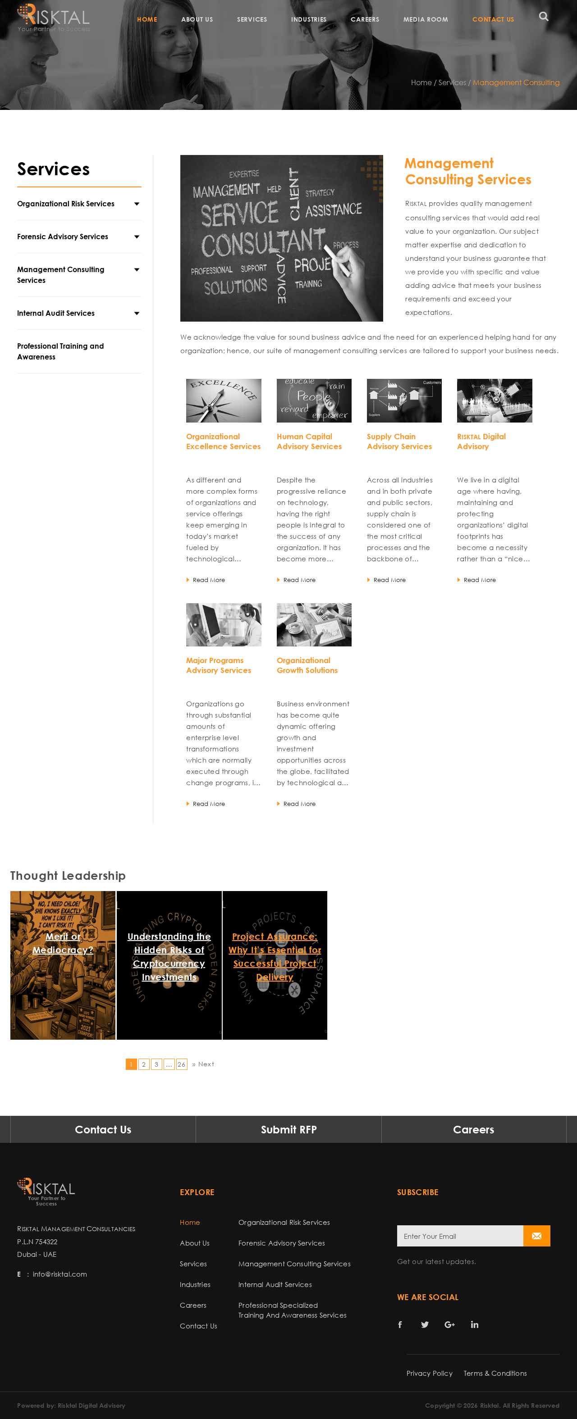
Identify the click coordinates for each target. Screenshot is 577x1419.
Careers (365, 19)
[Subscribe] (536, 1235)
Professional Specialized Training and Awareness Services (292, 1310)
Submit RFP (289, 1129)
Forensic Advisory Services (62, 236)
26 (182, 1064)
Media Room (426, 19)
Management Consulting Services (61, 275)
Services (252, 19)
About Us (197, 19)
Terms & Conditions (495, 1373)
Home (147, 19)
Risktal (489, 1405)
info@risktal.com (60, 1274)
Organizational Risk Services (65, 203)
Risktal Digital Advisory (91, 1405)
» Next (203, 1064)
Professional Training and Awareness (60, 351)
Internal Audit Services (56, 313)
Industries (309, 19)
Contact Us (493, 19)
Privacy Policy (430, 1373)
